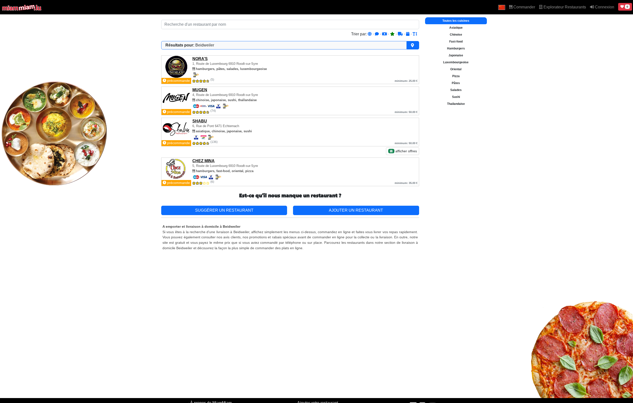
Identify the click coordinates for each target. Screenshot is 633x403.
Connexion (604, 7)
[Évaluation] (393, 34)
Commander (523, 7)
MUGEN (199, 90)
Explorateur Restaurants (564, 7)
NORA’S (200, 59)
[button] (501, 7)
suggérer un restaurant (224, 210)
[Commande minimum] (385, 34)
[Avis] (377, 34)
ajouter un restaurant (356, 210)
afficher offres (405, 151)
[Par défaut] (370, 34)
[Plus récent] (408, 34)
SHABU (199, 121)
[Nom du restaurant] (415, 34)
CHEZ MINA (203, 161)
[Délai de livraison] (401, 34)
